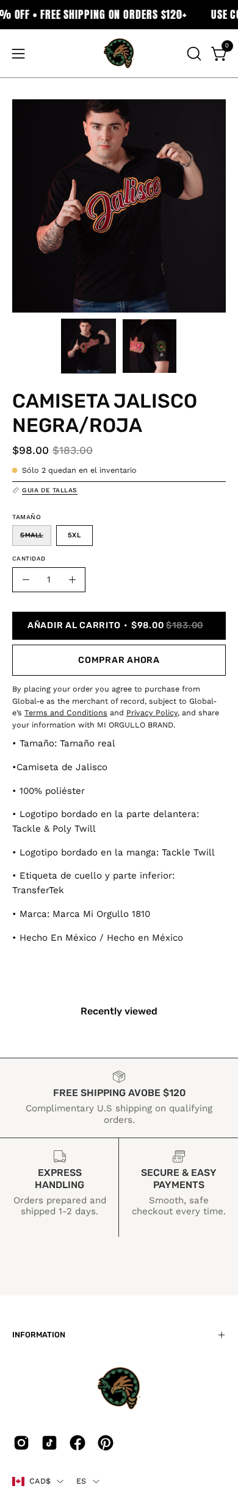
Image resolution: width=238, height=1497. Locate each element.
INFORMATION (38, 1334)
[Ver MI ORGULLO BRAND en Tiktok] (49, 1443)
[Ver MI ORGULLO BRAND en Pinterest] (105, 1443)
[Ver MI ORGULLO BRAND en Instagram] (21, 1443)
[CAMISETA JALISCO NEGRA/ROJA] (88, 346)
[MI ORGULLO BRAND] (119, 53)
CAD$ (40, 1480)
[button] (192, 53)
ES (81, 1480)
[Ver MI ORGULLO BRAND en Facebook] (77, 1443)
